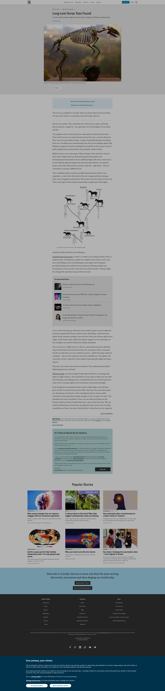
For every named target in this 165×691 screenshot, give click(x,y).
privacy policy (36, 676)
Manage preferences (33, 680)
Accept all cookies (37, 685)
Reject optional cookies (60, 685)
